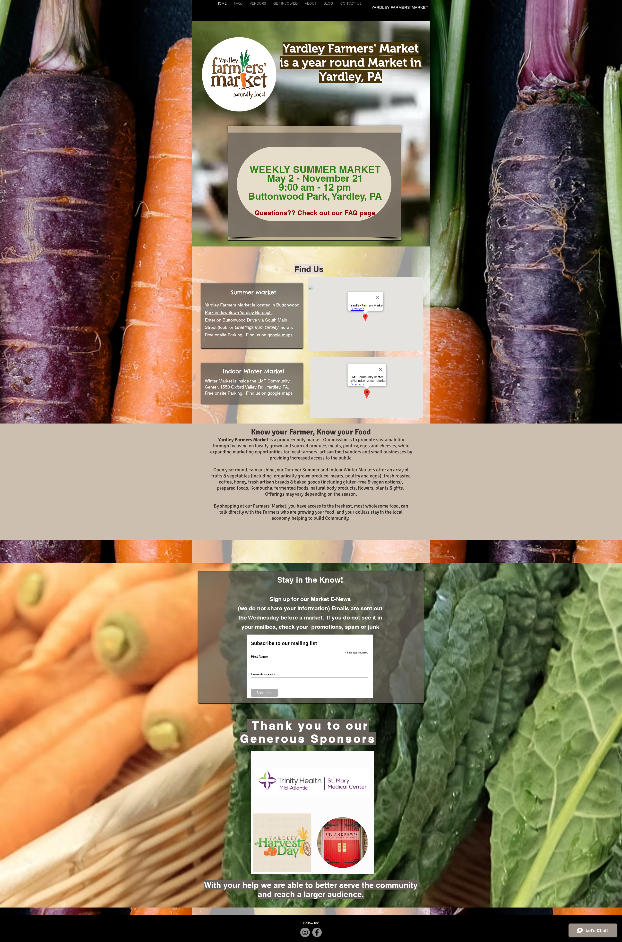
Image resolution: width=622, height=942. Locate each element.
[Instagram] (305, 932)
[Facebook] (317, 932)
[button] (258, 3)
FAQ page (360, 213)
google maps (280, 334)
